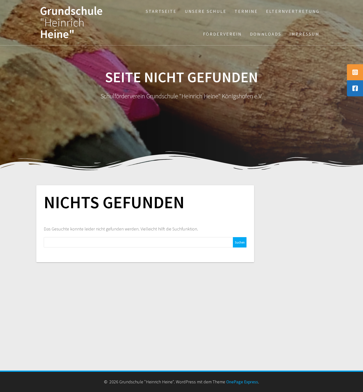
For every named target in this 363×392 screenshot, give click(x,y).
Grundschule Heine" (71, 22)
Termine (246, 11)
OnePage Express (242, 382)
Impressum (304, 34)
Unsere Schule (205, 11)
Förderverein (222, 34)
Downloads (265, 34)
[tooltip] (355, 72)
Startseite (161, 11)
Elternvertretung (293, 11)
